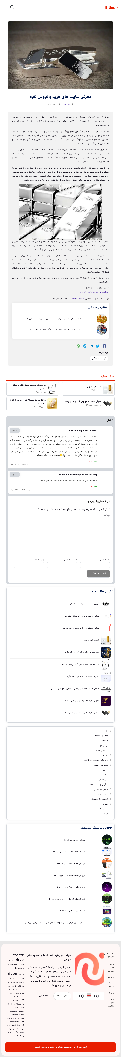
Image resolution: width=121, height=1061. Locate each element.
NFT (106, 731)
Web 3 (105, 740)
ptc (13, 1015)
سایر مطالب (103, 779)
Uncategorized (101, 736)
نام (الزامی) (105, 560)
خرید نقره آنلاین (99, 358)
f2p (9, 983)
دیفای (105, 770)
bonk (22, 969)
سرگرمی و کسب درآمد (99, 784)
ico (11, 993)
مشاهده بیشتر (62, 996)
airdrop (17, 960)
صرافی (10, 1029)
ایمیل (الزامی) (70, 560)
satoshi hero (19, 1018)
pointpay (21, 1011)
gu (23, 986)
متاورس (105, 804)
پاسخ (14, 430)
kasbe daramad (18, 993)
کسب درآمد (103, 794)
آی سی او (104, 745)
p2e (15, 1011)
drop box (10, 979)
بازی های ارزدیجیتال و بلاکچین (95, 760)
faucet (13, 983)
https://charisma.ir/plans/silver (93, 292)
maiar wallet (12, 997)
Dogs (21, 974)
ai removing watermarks (48, 455)
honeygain (20, 990)
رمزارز (106, 775)
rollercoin (10, 1018)
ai (10, 960)
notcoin (21, 1004)
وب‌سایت (39, 560)
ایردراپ (105, 755)
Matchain (20, 997)
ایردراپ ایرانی (18, 1025)
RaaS (17, 1015)
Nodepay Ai (13, 1004)
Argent (10, 965)
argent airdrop (18, 965)
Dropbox (16, 979)
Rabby (21, 1015)
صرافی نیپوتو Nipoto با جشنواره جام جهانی (49, 957)
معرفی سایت (67, 105)
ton (22, 1021)
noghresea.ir (78, 299)
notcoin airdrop (18, 1008)
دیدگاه (106, 516)
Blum (17, 968)
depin (13, 974)
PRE (10, 1015)
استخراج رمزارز (102, 750)
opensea (11, 1011)
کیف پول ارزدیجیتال (99, 799)
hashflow (12, 990)
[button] (96, 996)
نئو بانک (105, 813)
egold (22, 979)
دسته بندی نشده (101, 765)
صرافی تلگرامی (18, 1032)
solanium (13, 1022)
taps (18, 1022)
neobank (16, 1001)
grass (18, 986)
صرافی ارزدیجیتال (101, 789)
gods (18, 983)
